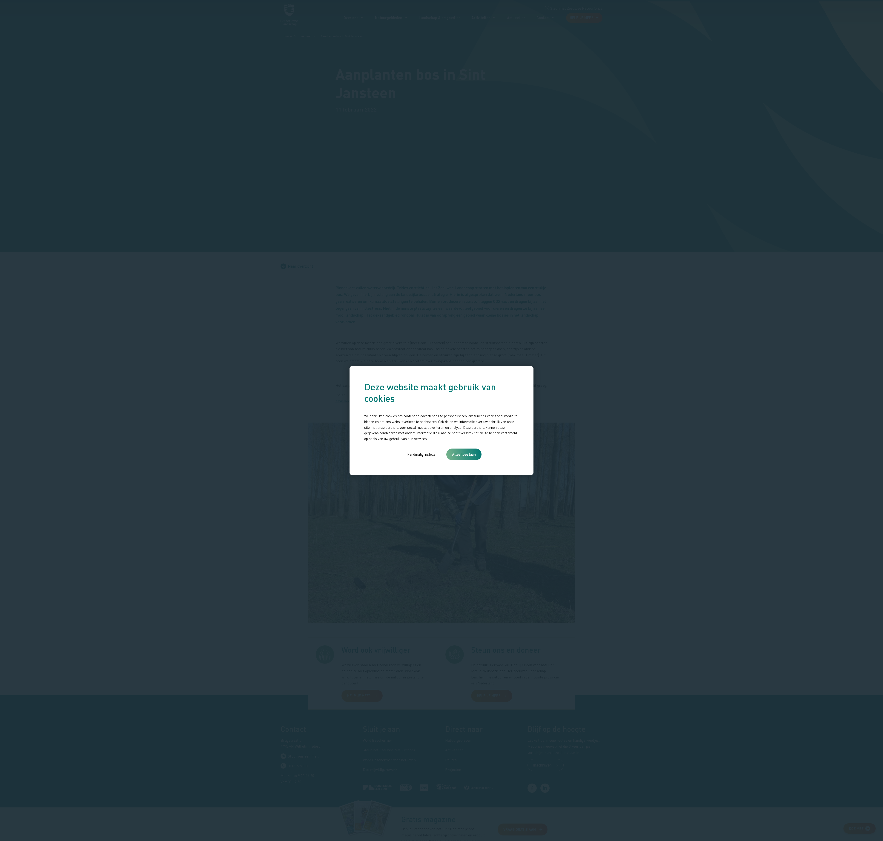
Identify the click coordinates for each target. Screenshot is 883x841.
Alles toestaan (464, 454)
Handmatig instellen (422, 454)
